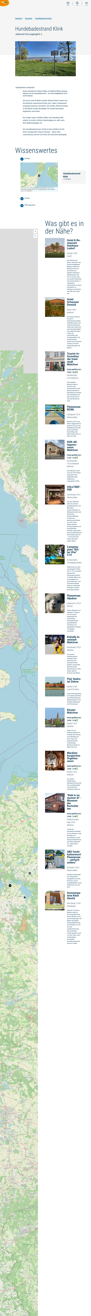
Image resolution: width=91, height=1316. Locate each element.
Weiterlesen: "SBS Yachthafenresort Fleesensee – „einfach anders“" (64, 869)
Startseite (18, 18)
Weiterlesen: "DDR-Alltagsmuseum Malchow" (64, 461)
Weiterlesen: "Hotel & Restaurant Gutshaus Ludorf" (64, 266)
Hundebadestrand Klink (43, 18)
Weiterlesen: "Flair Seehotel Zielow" (64, 691)
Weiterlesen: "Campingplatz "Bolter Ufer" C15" (64, 568)
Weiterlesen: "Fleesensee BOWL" (64, 421)
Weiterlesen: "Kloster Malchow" (64, 728)
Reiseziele (28, 18)
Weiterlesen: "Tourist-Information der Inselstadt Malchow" (64, 377)
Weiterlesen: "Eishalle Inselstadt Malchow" (64, 655)
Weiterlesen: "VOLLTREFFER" (64, 514)
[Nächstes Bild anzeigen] (71, 59)
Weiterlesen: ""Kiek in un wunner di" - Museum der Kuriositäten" (64, 820)
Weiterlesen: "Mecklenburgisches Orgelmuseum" (64, 771)
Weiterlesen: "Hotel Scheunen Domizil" (64, 323)
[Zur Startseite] (5, 3)
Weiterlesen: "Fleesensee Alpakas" (64, 613)
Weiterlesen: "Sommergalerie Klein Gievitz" (64, 918)
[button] (10, 885)
